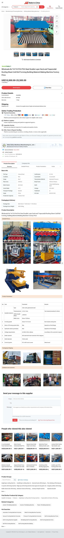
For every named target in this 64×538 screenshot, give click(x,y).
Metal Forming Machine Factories (33, 512)
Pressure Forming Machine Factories (32, 516)
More (3, 526)
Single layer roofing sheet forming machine (12, 483)
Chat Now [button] (48, 87)
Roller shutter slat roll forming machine (9, 488)
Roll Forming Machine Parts (46, 520)
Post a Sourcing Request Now (46, 420)
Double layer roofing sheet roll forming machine (28, 483)
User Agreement (40, 531)
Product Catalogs (23, 480)
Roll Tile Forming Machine (9, 523)
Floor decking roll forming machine (54, 483)
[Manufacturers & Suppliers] (32, 2)
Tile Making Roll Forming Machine (29, 520)
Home (3, 11)
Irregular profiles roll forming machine (54, 486)
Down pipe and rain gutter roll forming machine (39, 486)
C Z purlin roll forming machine (9, 486)
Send (15, 420)
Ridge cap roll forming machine (24, 486)
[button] (57, 166)
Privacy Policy (55, 531)
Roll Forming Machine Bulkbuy (25, 523)
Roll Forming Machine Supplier (10, 520)
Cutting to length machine (38, 488)
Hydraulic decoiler (51, 488)
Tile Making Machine (45, 11)
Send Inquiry (16, 87)
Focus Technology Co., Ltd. (22, 531)
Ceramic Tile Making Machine (27, 505)
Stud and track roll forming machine (39, 483)
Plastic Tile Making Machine (44, 505)
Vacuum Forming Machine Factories (11, 516)
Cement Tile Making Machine (10, 505)
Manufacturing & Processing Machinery (14, 11)
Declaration (48, 531)
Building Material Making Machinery (31, 11)
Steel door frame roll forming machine (24, 488)
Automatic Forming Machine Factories (12, 512)
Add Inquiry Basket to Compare (32, 59)
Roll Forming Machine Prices (51, 516)
